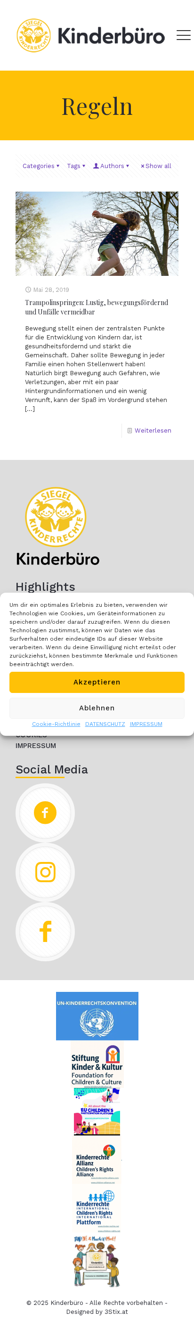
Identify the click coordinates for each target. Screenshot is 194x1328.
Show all (158, 165)
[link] (58, 525)
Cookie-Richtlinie (56, 724)
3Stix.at (116, 1311)
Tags (74, 165)
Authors (112, 165)
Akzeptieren (97, 682)
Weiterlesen (153, 430)
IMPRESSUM (146, 724)
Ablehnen (97, 708)
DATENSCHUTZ (105, 724)
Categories (39, 165)
